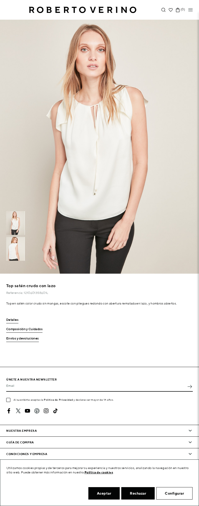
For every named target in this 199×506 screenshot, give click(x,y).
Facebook (8, 410)
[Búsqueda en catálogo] (163, 10)
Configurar (174, 493)
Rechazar (138, 493)
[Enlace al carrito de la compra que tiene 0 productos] (178, 10)
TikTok (55, 410)
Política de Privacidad (58, 399)
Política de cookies (98, 472)
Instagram (46, 410)
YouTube (27, 410)
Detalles (12, 320)
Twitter (18, 410)
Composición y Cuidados (24, 329)
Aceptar (104, 493)
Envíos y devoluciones (22, 338)
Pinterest (36, 410)
